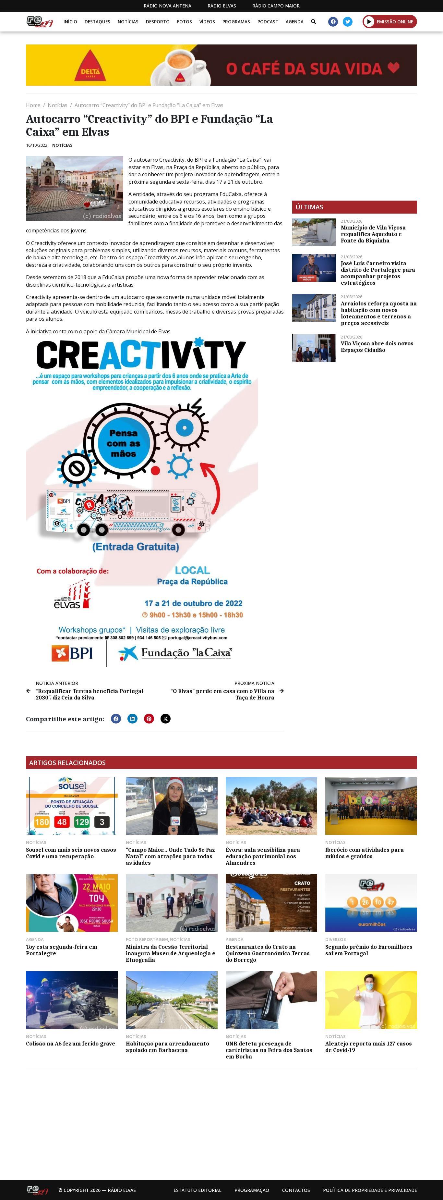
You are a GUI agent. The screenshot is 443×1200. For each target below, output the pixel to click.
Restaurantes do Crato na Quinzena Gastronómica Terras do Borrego (268, 953)
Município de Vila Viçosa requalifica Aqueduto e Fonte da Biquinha (373, 234)
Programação (251, 1190)
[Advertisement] (354, 147)
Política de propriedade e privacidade (370, 1190)
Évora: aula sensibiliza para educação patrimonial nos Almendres (263, 856)
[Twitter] (348, 22)
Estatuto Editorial (198, 1190)
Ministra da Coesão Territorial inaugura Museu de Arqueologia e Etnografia (170, 953)
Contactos (296, 1190)
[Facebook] (333, 22)
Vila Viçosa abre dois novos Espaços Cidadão (377, 346)
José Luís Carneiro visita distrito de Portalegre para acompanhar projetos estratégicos (378, 273)
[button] (369, 21)
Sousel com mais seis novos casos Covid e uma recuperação (71, 853)
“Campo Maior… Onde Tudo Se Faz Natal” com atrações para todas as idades (170, 856)
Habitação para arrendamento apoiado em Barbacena (167, 1046)
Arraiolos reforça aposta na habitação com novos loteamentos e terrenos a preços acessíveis (379, 313)
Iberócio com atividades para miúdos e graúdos (364, 853)
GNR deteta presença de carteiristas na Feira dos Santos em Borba (269, 1050)
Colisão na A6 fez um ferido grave (70, 1043)
